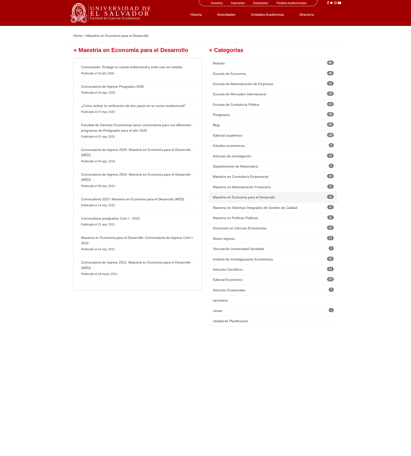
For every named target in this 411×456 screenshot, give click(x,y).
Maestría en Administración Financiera (242, 187)
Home (78, 36)
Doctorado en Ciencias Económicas (239, 228)
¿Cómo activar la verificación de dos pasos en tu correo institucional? (133, 106)
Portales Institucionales (292, 3)
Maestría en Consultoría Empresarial (240, 176)
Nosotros (217, 3)
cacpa (217, 310)
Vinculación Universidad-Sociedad (238, 249)
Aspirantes (238, 3)
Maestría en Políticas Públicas (235, 218)
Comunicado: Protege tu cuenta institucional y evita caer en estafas (131, 67)
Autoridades (226, 14)
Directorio (306, 14)
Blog (216, 125)
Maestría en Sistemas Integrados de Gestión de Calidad (255, 208)
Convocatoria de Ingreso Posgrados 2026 (112, 86)
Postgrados (221, 115)
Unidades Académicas (267, 14)
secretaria (220, 300)
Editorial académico (227, 135)
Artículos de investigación (232, 156)
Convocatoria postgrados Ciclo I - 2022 (110, 218)
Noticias (219, 63)
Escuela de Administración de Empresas (243, 84)
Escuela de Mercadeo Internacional (239, 94)
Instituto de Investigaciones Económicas (243, 259)
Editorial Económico (228, 280)
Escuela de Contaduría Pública (236, 104)
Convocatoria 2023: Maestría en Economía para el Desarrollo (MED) (132, 199)
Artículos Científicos (228, 269)
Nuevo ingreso (224, 238)
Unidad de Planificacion (230, 321)
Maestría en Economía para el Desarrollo (244, 197)
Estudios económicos (229, 146)
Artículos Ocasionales (229, 290)
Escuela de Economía (229, 74)
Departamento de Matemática (235, 166)
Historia (196, 14)
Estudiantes (260, 3)
